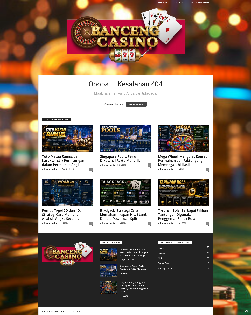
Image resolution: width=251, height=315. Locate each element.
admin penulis (49, 169)
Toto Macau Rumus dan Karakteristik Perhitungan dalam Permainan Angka (63, 160)
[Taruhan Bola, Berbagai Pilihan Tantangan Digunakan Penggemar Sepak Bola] (183, 192)
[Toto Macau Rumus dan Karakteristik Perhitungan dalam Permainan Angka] (67, 138)
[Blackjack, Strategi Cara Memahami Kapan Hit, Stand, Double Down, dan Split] (125, 192)
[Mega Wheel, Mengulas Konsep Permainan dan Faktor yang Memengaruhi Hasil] (183, 138)
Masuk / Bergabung (199, 2)
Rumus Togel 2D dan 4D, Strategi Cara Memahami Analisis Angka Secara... (62, 214)
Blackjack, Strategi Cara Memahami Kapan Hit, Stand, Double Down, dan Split (123, 214)
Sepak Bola (163, 263)
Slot (160, 258)
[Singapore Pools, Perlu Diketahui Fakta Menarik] (125, 138)
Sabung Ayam (165, 268)
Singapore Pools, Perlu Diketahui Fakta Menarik (120, 158)
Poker (161, 248)
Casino (161, 253)
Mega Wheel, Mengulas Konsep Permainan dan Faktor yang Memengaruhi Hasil (182, 160)
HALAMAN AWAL (136, 104)
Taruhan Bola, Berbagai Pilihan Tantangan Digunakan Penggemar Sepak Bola (183, 214)
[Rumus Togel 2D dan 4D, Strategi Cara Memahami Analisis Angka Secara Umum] (67, 192)
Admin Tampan (68, 311)
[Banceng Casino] (125, 36)
